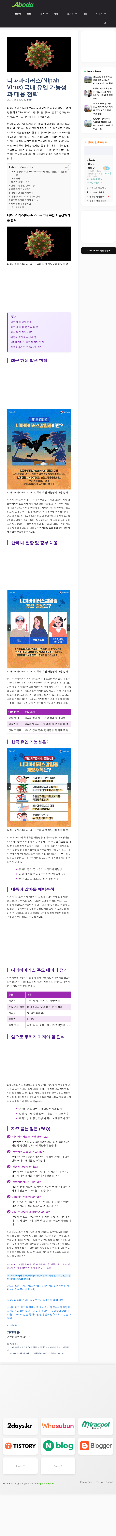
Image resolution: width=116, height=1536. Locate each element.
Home (18, 13)
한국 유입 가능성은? (20, 189)
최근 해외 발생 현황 (20, 181)
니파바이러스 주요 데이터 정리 (25, 196)
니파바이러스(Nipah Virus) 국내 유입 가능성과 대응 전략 (41, 173)
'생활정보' (14, 1344)
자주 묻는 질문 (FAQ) (21, 203)
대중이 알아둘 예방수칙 (22, 192)
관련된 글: (20, 207)
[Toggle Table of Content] (65, 167)
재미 (42, 13)
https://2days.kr (45, 1483)
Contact (109, 1481)
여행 (85, 13)
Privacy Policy (87, 1481)
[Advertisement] (39, 289)
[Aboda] (23, 4)
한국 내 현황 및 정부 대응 (23, 185)
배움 (56, 13)
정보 (29, 13)
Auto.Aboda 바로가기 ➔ (98, 250)
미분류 (99, 13)
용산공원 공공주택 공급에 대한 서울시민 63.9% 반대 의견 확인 (103, 80)
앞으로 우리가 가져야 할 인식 (24, 200)
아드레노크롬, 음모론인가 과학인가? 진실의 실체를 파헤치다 (37, 1353)
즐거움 (70, 13)
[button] (105, 22)
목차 (18, 178)
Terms (99, 1481)
